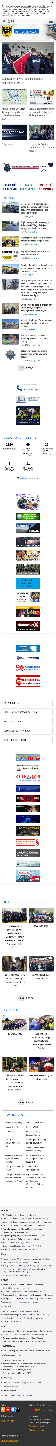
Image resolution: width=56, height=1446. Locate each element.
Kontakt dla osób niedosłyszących (16, 1218)
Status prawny (46, 1331)
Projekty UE (6, 1377)
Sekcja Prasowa (9, 1311)
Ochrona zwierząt (35, 1285)
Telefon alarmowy (10, 1215)
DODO (5, 1395)
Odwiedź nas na (8, 1409)
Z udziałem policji (9, 1302)
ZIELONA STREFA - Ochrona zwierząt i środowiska (24, 1225)
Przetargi (6, 1360)
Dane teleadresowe (28, 1215)
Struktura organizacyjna (26, 1331)
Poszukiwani (39, 1318)
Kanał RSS (3, 1409)
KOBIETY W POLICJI (11, 1321)
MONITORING (25, 1395)
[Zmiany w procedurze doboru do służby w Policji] (28, 167)
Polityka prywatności (36, 1430)
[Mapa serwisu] (8, 21)
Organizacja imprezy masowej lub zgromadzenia (23, 1236)
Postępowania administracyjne (15, 1232)
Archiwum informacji (30, 478)
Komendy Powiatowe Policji (38, 1351)
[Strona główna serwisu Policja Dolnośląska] (3, 21)
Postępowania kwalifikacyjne (14, 1266)
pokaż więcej (28, 369)
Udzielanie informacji (29, 1302)
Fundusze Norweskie (11, 1386)
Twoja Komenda (8, 1345)
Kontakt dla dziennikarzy (32, 1229)
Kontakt (5, 1210)
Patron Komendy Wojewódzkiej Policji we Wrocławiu (24, 1341)
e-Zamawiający (19, 1360)
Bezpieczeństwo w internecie (14, 1295)
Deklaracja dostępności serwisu (15, 1338)
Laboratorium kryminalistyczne (34, 1334)
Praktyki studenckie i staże (40, 1266)
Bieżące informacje (10, 1315)
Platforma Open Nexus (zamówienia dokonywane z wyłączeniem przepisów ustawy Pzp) (24, 1365)
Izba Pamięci (37, 1338)
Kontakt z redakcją (7, 1420)
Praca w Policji (8, 1243)
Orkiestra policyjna (10, 1334)
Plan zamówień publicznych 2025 (16, 1370)
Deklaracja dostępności (9, 1440)
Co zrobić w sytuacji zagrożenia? (16, 1288)
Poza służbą (43, 1315)
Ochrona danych (8, 1390)
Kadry (4, 1262)
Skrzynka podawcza (11, 1229)
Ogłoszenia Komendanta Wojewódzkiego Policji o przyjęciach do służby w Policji (23, 1270)
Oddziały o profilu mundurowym (16, 1275)
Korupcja (49, 1295)
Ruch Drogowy (8, 1239)
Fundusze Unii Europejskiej (14, 1382)
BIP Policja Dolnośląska (44, 1410)
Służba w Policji (9, 1259)
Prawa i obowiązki (34, 1291)
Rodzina (6, 1285)
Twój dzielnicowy (41, 1218)
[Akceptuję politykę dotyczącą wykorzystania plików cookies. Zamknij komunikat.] (52, 2)
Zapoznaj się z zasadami (37, 1426)
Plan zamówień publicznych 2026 (16, 1373)
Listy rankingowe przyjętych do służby (34, 1259)
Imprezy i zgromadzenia (41, 1298)
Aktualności (7, 1306)
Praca (3, 1254)
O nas (3, 1326)
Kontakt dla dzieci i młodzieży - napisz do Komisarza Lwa (26, 1222)
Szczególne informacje (28, 1311)
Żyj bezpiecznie (19, 1285)
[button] (12, 21)
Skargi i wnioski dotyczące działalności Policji (21, 1246)
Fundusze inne (35, 1382)
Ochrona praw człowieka (28, 1239)
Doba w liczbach (28, 1315)
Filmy (18, 1318)
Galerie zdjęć (8, 1318)
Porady (4, 1279)
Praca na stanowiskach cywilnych (24, 1262)
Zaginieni (28, 1318)
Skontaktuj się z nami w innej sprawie (18, 1249)
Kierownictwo (8, 1331)
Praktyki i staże (24, 1243)
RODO (14, 1395)
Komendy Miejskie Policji (13, 1351)
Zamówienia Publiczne (11, 1355)
